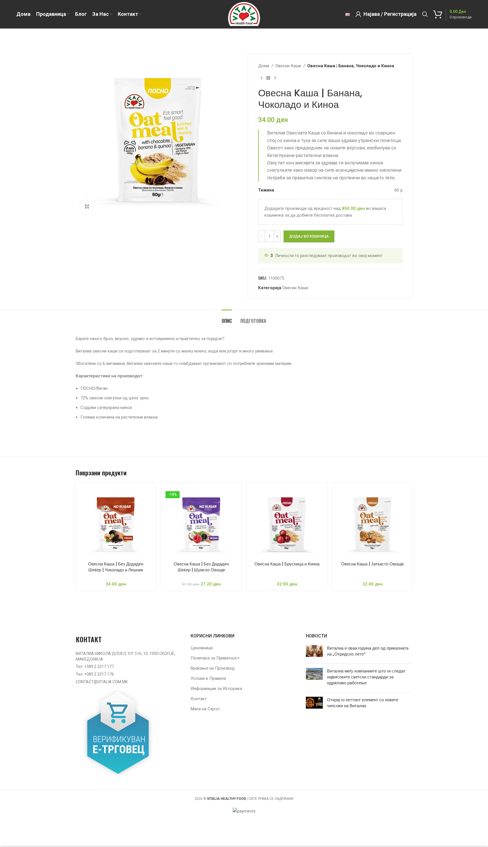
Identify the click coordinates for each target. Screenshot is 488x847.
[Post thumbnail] (314, 652)
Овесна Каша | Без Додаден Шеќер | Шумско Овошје (201, 567)
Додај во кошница (309, 236)
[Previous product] (261, 78)
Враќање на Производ (213, 668)
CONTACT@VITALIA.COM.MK (102, 682)
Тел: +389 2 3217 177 (95, 666)
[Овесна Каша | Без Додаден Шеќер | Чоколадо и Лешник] (115, 522)
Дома (263, 65)
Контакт (199, 698)
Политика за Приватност (215, 658)
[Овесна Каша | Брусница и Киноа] (287, 522)
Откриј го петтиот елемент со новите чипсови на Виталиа (362, 703)
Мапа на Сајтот (205, 708)
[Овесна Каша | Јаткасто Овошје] (372, 522)
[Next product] (275, 78)
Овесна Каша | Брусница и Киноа (286, 564)
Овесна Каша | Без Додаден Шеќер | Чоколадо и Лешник (115, 567)
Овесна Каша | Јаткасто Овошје (372, 564)
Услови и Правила (208, 678)
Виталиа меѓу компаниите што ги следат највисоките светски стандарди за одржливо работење (366, 677)
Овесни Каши (288, 65)
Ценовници (202, 647)
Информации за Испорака (216, 688)
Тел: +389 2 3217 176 (95, 674)
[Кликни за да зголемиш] (87, 207)
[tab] (227, 318)
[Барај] (425, 14)
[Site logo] (244, 13)
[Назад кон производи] (268, 78)
